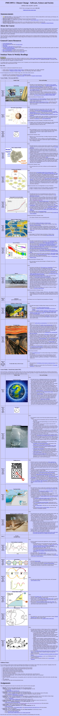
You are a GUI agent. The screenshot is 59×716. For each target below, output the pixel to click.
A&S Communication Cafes (9, 47)
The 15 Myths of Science (50, 488)
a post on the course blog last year (35, 703)
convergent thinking (42, 338)
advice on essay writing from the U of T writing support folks (19, 712)
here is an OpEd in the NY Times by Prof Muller (46, 254)
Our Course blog (6, 44)
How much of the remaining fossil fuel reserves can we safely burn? (45, 532)
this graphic (47, 315)
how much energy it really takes (36, 481)
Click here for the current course (29, 10)
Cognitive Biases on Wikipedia (50, 93)
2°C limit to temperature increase (43, 307)
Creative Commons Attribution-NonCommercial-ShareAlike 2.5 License (43, 58)
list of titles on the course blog (13, 711)
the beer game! (37, 561)
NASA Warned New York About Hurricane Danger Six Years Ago (43, 248)
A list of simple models (23, 703)
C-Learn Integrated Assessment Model (41, 502)
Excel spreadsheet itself (46, 118)
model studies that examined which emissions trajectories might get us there (43, 312)
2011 (21, 51)
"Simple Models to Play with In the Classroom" (49, 496)
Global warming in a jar (37, 451)
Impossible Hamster (42, 211)
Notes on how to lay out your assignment (12, 702)
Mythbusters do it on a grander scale (39, 453)
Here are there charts (54, 253)
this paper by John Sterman (49, 563)
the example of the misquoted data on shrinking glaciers (47, 435)
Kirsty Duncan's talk (34, 19)
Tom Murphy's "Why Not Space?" (41, 480)
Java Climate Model (38, 505)
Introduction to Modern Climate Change (16, 69)
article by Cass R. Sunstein (51, 84)
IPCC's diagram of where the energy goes (50, 173)
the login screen (19, 44)
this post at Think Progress (39, 288)
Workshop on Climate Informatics (47, 23)
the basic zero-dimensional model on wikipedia (43, 110)
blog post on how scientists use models (46, 490)
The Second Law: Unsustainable (47, 267)
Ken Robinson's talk (36, 352)
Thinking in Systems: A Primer (15, 70)
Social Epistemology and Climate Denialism (38, 98)
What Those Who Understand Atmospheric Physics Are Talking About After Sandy (42, 245)
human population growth (44, 201)
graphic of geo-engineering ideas (46, 325)
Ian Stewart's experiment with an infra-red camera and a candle (44, 445)
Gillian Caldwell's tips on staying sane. (37, 273)
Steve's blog (5, 45)
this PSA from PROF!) (10, 48)
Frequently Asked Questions (36, 75)
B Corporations (39, 656)
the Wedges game (38, 596)
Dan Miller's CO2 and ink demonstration (40, 443)
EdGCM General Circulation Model (42, 507)
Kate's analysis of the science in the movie (47, 472)
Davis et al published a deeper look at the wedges (45, 601)
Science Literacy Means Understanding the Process (39, 101)
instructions (37, 118)
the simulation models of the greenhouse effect (45, 172)
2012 (23, 51)
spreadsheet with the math (37, 200)
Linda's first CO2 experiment (38, 448)
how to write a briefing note (15, 699)
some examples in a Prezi (35, 580)
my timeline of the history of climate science (43, 223)
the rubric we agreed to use (12, 693)
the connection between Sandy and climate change (47, 243)
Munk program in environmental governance (44, 474)
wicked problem (52, 341)
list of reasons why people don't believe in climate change (44, 94)
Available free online (26, 74)
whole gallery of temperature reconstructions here (49, 250)
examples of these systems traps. (48, 618)
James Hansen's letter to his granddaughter (42, 276)
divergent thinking (52, 338)
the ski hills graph (36, 313)
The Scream (46, 334)
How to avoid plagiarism (7, 49)
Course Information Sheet (7, 43)
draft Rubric (11, 698)
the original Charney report (48, 391)
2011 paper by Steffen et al (53, 206)
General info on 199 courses (8, 46)
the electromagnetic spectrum (47, 111)
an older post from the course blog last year (32, 707)
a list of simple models (18, 707)
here (10, 689)
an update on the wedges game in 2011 (46, 598)
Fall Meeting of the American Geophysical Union (46, 363)
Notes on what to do (8, 706)
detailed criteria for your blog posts (13, 690)
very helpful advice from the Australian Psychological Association (44, 274)
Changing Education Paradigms (37, 346)
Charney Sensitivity (39, 390)
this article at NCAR (49, 242)
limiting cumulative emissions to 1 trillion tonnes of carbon (47, 310)
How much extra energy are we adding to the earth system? (44, 533)
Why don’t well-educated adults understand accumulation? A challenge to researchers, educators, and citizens (45, 545)
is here (47, 157)
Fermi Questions (40, 393)
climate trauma (53, 271)
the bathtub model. (42, 552)
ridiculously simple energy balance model (42, 498)
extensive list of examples (45, 398)
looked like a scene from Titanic (48, 241)
